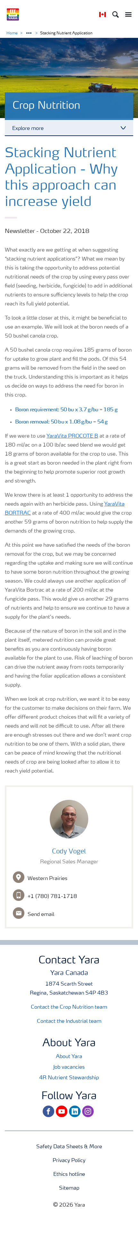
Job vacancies (69, 1067)
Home (12, 33)
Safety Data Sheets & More (69, 1147)
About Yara (69, 1056)
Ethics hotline (69, 1174)
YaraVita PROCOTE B (72, 436)
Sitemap (69, 1188)
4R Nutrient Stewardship (69, 1078)
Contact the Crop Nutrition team (69, 1007)
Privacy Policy (69, 1160)
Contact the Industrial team (69, 1021)
